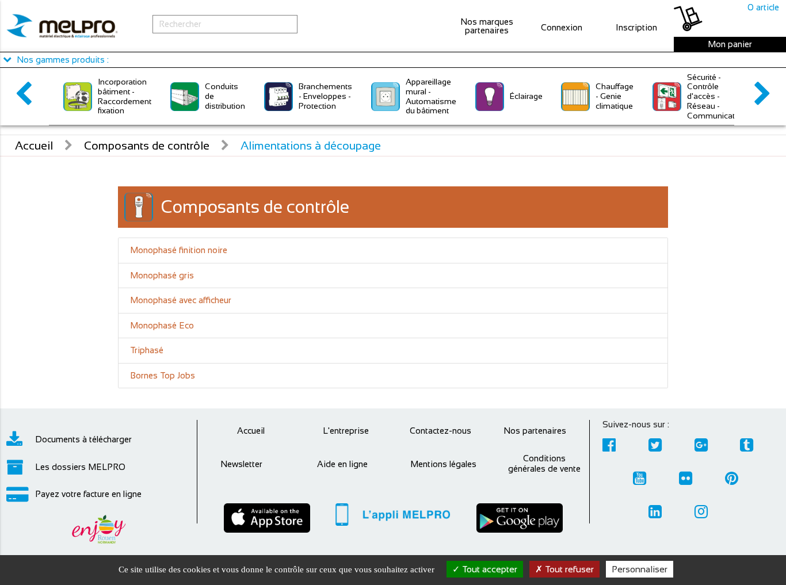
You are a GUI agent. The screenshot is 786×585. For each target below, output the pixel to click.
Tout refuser (568, 569)
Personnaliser (639, 569)
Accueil (34, 145)
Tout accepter (488, 569)
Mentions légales (443, 464)
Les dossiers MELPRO (80, 467)
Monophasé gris (162, 275)
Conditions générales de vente (544, 463)
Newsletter (241, 464)
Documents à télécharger (83, 439)
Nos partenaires (534, 430)
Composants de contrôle (146, 145)
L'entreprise (346, 430)
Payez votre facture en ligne (88, 494)
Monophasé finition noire (178, 250)
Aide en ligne (342, 464)
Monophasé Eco (162, 325)
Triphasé (146, 350)
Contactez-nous (440, 430)
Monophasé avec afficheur (180, 300)
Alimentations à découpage (311, 145)
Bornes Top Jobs (162, 375)
